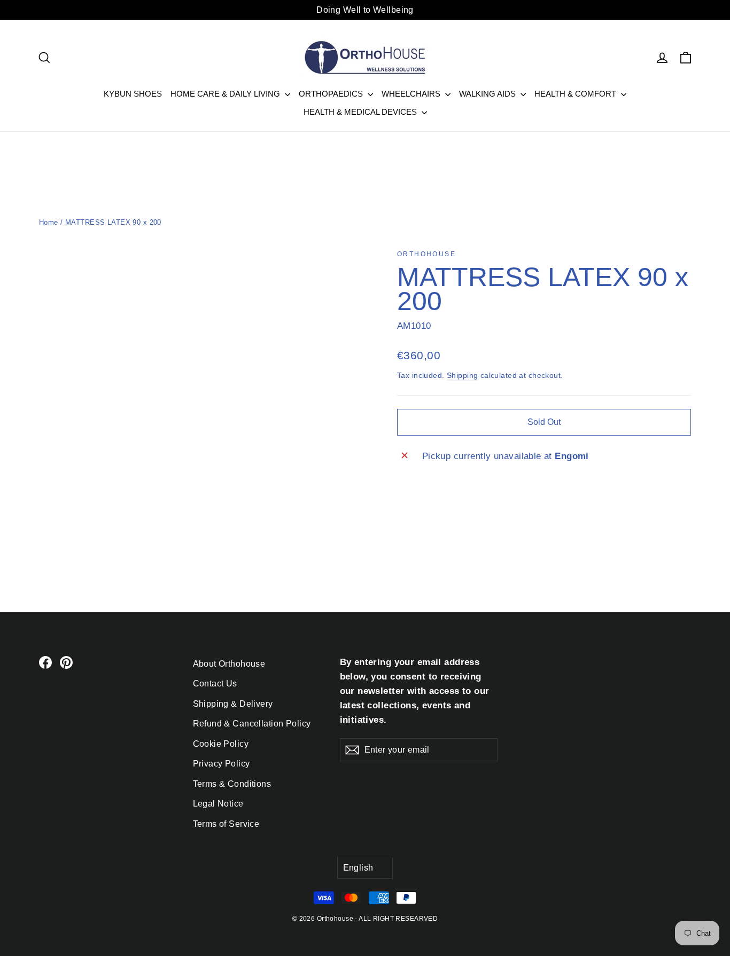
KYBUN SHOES (133, 93)
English (358, 867)
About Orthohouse (229, 663)
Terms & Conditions (232, 783)
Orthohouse (426, 254)
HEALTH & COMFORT (576, 93)
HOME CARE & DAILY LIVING (226, 93)
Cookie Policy (221, 743)
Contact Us (215, 683)
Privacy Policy (221, 763)
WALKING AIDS (488, 93)
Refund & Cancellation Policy (252, 723)
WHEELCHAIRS (412, 93)
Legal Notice (218, 803)
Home (48, 222)
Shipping (462, 375)
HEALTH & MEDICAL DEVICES (361, 111)
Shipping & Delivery (233, 703)
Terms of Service (226, 823)
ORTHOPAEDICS (332, 93)
